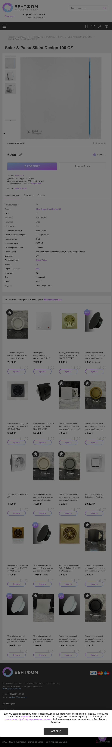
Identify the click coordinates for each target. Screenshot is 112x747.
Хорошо (56, 731)
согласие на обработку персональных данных (28, 719)
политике (25, 716)
